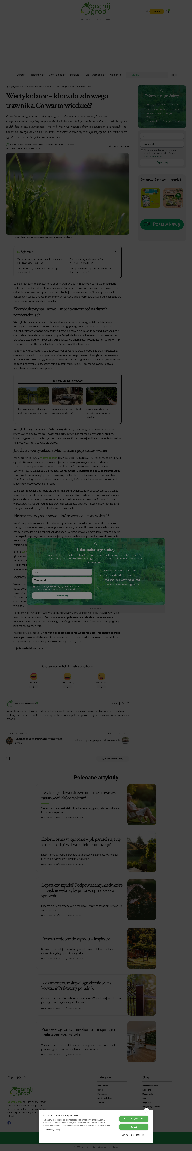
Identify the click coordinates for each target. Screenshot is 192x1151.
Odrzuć (133, 1127)
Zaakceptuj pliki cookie (134, 1119)
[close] (146, 1110)
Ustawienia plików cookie (134, 1135)
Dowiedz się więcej (52, 1129)
